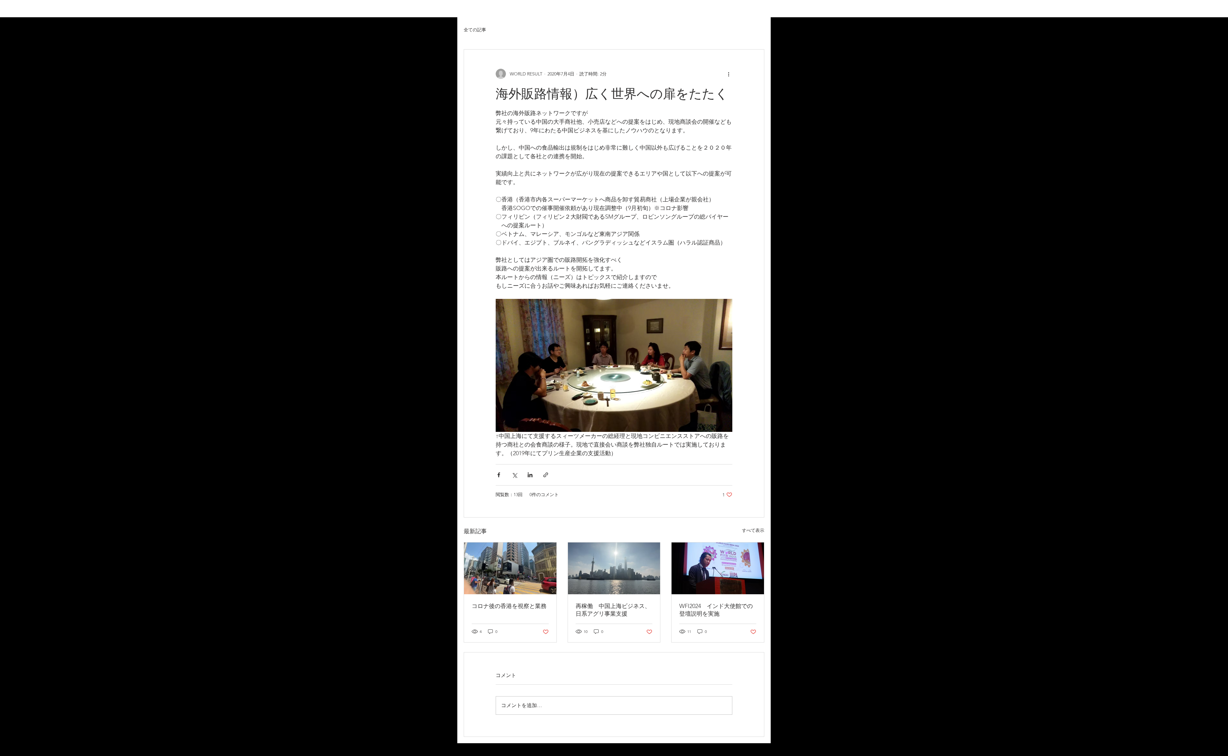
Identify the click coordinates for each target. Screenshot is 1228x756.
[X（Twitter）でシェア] (514, 475)
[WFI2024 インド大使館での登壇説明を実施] (718, 568)
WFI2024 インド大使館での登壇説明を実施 (716, 610)
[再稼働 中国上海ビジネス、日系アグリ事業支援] (614, 568)
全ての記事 (475, 30)
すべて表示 (753, 530)
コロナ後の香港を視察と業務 (509, 606)
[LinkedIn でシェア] (530, 475)
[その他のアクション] (728, 74)
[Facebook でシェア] (499, 475)
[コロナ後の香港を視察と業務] (510, 568)
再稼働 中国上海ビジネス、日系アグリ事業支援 (613, 610)
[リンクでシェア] (546, 475)
